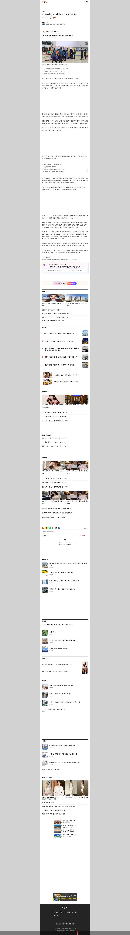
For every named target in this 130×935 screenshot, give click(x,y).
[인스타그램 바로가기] (66, 923)
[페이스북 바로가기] (57, 923)
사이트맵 (70, 928)
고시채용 (44, 741)
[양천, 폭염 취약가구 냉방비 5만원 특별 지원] (45, 687)
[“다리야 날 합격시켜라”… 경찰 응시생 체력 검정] (45, 747)
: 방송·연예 (46, 778)
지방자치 (44, 621)
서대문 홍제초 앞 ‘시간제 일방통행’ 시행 (52, 164)
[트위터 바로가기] (60, 923)
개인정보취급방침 (65, 928)
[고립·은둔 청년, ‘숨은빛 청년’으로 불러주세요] (45, 573)
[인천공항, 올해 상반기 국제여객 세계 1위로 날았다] (45, 590)
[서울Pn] (44, 2)
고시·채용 (74, 912)
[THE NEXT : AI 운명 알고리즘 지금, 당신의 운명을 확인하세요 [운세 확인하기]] (65, 283)
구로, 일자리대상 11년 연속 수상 (51, 167)
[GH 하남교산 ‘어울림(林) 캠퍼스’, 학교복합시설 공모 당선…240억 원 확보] (45, 565)
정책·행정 (44, 559)
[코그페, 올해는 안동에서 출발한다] (45, 649)
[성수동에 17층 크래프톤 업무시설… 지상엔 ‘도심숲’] (45, 641)
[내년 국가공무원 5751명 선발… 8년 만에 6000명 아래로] (45, 763)
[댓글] (53, 17)
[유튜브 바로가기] (63, 923)
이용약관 (58, 928)
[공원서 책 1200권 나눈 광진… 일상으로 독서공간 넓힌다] (45, 703)
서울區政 (44, 681)
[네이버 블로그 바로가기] (73, 923)
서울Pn (43, 11)
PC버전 (75, 928)
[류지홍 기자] (43, 23)
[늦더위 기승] (45, 633)
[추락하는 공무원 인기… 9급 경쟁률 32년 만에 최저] (45, 755)
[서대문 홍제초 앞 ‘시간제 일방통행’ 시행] (45, 695)
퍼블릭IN (55, 915)
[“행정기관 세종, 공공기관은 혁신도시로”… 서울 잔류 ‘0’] (45, 582)
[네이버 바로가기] (70, 923)
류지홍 (47, 22)
